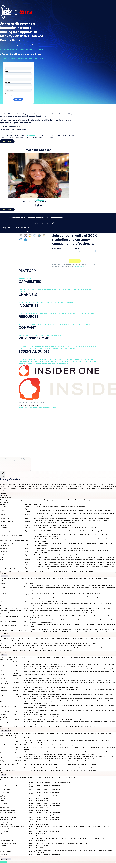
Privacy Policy (91, 255)
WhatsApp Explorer (68, 324)
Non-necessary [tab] (5, 857)
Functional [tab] (3, 573)
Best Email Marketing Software (57, 361)
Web (20, 302)
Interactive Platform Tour (52, 324)
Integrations (43, 335)
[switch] (0, 575)
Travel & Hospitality (73, 313)
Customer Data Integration (77, 361)
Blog (42, 324)
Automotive (50, 313)
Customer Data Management (28, 289)
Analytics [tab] (3, 652)
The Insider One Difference (28, 346)
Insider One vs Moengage (68, 348)
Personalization (53, 289)
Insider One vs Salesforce (51, 348)
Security (39, 408)
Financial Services (60, 313)
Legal (44, 408)
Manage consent (51, 408)
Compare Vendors (82, 346)
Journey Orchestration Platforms (69, 359)
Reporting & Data (80, 289)
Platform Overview (25, 278)
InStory (63, 302)
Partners (28, 335)
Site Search (30, 302)
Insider (14, 114)
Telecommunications (87, 313)
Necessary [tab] (3, 493)
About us (22, 335)
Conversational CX (40, 302)
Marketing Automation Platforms (36, 361)
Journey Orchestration (66, 289)
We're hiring (59, 335)
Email (24, 302)
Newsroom (34, 335)
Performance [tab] (4, 633)
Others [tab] (2, 772)
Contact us (51, 335)
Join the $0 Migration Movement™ (63, 346)
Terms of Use (32, 408)
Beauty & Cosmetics (39, 313)
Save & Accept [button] (3, 862)
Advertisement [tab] (5, 728)
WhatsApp (50, 302)
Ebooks (32, 324)
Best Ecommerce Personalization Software (43, 359)
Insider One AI (43, 289)
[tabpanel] (58, 535)
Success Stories (24, 324)
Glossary (38, 324)
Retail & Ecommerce (25, 313)
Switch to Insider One (44, 346)
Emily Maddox (30, 135)
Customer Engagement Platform (37, 364)
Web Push (57, 302)
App (68, 302)
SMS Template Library (82, 324)
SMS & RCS (74, 302)
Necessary (4, 495)
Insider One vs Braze (35, 348)
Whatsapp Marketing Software (58, 364)
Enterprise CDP (24, 359)
